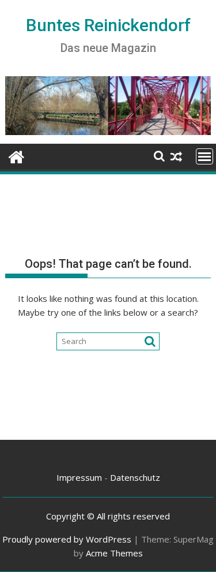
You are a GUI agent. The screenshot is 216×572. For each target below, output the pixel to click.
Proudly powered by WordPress (66, 539)
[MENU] (204, 156)
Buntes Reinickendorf (108, 25)
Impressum (79, 477)
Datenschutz (135, 477)
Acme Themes (114, 553)
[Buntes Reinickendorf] (16, 155)
